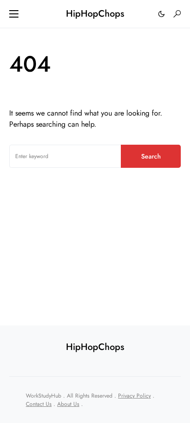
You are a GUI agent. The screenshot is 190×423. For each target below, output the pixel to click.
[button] (13, 14)
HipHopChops (95, 13)
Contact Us (39, 404)
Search (151, 156)
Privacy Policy (134, 396)
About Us (68, 404)
